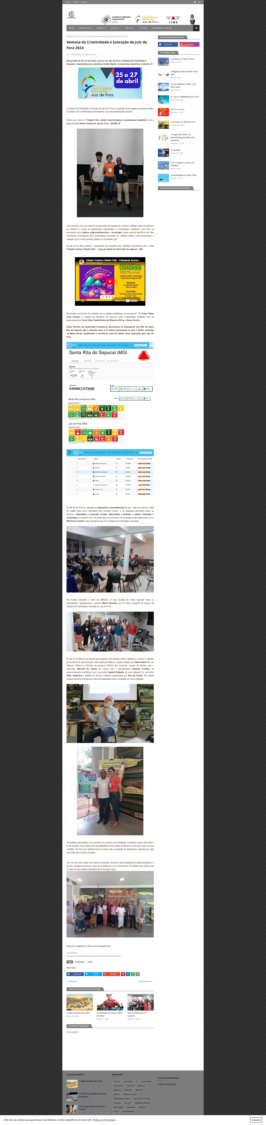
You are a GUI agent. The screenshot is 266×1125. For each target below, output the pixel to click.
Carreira (117, 1082)
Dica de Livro (118, 1086)
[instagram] (198, 2)
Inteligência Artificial (142, 1103)
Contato (84, 2)
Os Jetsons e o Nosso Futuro (183, 59)
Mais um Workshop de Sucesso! (136, 1014)
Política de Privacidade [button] (104, 1120)
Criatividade (79, 962)
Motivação (131, 1107)
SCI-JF (80, 36)
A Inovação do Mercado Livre (183, 122)
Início (68, 2)
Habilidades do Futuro (122, 1099)
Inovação (117, 1103)
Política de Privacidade (167, 1084)
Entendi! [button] (256, 1120)
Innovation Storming (142, 1099)
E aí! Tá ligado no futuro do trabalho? (182, 164)
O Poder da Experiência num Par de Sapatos (93, 1095)
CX (137, 1082)
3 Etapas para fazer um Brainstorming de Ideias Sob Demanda (183, 137)
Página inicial (71, 36)
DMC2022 (117, 1090)
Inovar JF (127, 1103)
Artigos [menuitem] (115, 28)
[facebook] (194, 2)
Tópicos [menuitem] (129, 28)
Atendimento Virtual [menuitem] (162, 28)
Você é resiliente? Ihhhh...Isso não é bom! (183, 85)
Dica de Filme (147, 1082)
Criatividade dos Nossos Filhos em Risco (110, 1014)
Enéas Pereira (76, 55)
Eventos (117, 1094)
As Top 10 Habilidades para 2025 (185, 97)
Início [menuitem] (72, 28)
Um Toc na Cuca (177, 109)
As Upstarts (175, 150)
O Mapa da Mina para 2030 (78, 1013)
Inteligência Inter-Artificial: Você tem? (184, 73)
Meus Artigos (119, 1107)
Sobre (76, 2)
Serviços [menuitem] (101, 28)
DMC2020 (130, 1086)
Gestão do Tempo (130, 1094)
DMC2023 (128, 1090)
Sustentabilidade (128, 1112)
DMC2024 (139, 1090)
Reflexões (142, 1107)
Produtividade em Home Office (184, 175)
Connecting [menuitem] (84, 28)
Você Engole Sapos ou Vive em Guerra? (92, 1107)
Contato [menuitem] (143, 28)
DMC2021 (141, 1086)
